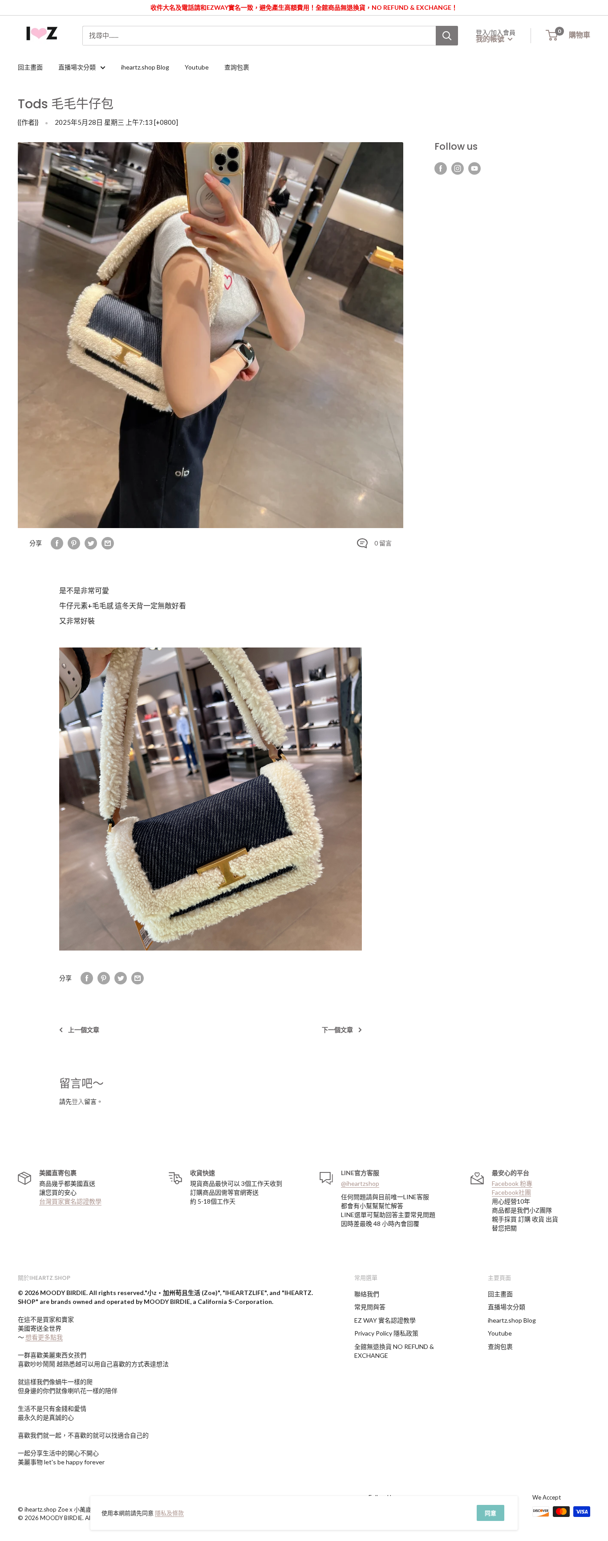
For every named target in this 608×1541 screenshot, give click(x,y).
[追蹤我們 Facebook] (440, 168)
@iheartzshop (360, 1183)
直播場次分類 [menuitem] (77, 67)
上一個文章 (83, 1029)
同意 (490, 1512)
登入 (78, 1101)
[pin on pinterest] (74, 543)
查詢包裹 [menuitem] (236, 67)
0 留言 (383, 543)
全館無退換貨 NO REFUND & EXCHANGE (394, 1351)
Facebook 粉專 (512, 1183)
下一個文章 (337, 1029)
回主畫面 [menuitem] (30, 67)
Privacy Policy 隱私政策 (386, 1333)
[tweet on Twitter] (91, 543)
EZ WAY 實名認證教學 (385, 1320)
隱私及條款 (169, 1512)
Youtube (500, 1333)
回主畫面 (500, 1294)
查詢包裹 (500, 1346)
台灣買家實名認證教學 (70, 1201)
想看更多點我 (44, 1337)
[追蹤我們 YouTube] (474, 168)
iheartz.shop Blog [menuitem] (145, 67)
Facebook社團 (511, 1192)
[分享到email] (107, 543)
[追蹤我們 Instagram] (457, 168)
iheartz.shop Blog (512, 1320)
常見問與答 (369, 1307)
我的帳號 (491, 38)
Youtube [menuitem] (197, 67)
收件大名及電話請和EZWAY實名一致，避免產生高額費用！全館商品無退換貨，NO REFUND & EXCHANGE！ (304, 7)
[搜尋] (447, 35)
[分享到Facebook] (57, 543)
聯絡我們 (366, 1294)
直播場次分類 (506, 1307)
